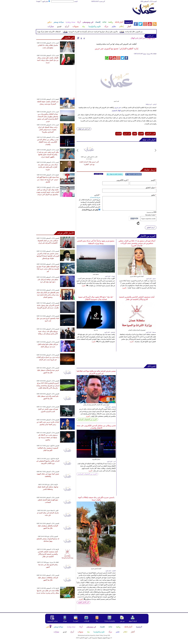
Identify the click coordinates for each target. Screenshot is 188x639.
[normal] (81, 38)
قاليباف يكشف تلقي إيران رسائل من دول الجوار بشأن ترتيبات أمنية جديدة (47, 60)
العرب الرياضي (150, 133)
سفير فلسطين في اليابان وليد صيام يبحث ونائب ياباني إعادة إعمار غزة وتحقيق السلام (48, 295)
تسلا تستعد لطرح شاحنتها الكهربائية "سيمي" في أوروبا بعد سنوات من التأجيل (48, 179)
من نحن (122, 621)
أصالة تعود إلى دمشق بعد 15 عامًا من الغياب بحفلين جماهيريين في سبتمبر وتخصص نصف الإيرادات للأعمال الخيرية (136, 243)
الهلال (134, 133)
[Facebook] (133, 175)
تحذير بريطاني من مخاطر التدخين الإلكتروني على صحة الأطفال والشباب (48, 142)
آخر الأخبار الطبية (83, 602)
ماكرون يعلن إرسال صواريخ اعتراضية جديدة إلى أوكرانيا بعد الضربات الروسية (102, 31)
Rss (97, 621)
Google (38, 1)
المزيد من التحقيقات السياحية (87, 419)
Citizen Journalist (109, 621)
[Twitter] (115, 175)
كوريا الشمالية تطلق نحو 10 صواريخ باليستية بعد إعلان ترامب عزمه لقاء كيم (48, 269)
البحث (75, 1)
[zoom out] (84, 38)
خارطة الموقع (133, 621)
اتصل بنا (75, 621)
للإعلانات (86, 621)
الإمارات (118, 133)
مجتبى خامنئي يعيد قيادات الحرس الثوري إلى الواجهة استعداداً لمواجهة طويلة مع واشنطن (48, 256)
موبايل (65, 621)
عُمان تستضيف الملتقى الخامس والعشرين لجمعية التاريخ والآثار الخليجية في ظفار (48, 554)
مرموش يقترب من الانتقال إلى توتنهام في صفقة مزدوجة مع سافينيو (48, 437)
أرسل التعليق (150, 227)
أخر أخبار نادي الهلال (138, 38)
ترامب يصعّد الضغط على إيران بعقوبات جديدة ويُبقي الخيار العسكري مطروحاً (48, 129)
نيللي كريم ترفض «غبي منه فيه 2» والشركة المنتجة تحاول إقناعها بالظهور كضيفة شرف (48, 154)
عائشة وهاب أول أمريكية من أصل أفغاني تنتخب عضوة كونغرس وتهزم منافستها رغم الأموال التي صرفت (48, 192)
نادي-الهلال (151, 38)
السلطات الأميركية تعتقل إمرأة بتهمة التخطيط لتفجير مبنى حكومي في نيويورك (45, 31)
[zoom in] (78, 38)
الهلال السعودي (116, 110)
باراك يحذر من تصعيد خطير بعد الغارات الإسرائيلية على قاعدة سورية (48, 167)
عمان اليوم (45, 1)
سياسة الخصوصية (52, 621)
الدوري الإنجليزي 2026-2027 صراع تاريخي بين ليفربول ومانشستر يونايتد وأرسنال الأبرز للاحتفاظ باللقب (47, 385)
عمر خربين (118, 107)
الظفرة (141, 133)
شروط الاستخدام (95, 197)
